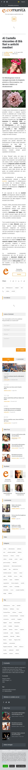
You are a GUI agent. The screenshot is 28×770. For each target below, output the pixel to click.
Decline (12, 766)
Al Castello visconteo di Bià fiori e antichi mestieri (12, 43)
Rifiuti (15, 646)
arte (4, 552)
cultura (6, 52)
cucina (19, 437)
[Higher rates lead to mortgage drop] (6, 508)
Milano (18, 636)
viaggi (4, 593)
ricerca (15, 576)
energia (10, 559)
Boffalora (12, 609)
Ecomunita (6, 53)
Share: (4, 281)
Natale (10, 639)
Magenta (17, 633)
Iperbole (4, 181)
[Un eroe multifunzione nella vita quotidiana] (6, 437)
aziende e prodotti (11, 552)
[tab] (8, 360)
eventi (16, 559)
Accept (5, 766)
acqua (4, 548)
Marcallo (12, 636)
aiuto (13, 605)
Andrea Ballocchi (8, 493)
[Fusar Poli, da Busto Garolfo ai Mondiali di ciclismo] (14, 367)
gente (8, 379)
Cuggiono (19, 619)
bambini (18, 605)
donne (10, 622)
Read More (4, 762)
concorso (5, 615)
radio (4, 576)
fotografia (16, 626)
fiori (22, 287)
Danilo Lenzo (20, 479)
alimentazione (14, 437)
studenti (5, 653)
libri (8, 412)
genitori (5, 629)
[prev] (8, 435)
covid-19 (13, 619)
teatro (8, 401)
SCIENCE (13, 508)
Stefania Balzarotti (20, 493)
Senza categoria (14, 583)
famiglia (10, 626)
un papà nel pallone (20, 590)
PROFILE (19, 274)
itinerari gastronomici (16, 566)
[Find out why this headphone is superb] (6, 518)
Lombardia (5, 633)
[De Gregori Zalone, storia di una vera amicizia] (6, 736)
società (11, 52)
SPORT (17, 650)
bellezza (19, 552)
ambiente (6, 390)
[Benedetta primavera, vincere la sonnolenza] (6, 458)
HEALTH (14, 562)
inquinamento (6, 566)
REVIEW (13, 518)
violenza (17, 653)
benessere (14, 458)
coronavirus (6, 619)
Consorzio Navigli (14, 615)
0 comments (7, 55)
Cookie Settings (21, 766)
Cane (17, 609)
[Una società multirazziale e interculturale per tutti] (6, 448)
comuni (20, 612)
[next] (8, 460)
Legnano (22, 629)
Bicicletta (5, 609)
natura (9, 390)
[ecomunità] (14, 10)
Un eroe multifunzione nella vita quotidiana (15, 5)
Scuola (4, 650)
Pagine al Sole (17, 639)
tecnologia (17, 586)
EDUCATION (17, 622)
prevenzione (12, 643)
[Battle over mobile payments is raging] (6, 528)
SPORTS (17, 508)
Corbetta (22, 615)
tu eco (12, 590)
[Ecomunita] (6, 272)
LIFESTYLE (15, 569)
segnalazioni (6, 583)
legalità (5, 569)
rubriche (5, 579)
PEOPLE (5, 643)
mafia (11, 633)
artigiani (17, 287)
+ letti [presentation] (8, 359)
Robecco (21, 646)
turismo (11, 653)
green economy (6, 562)
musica (15, 572)
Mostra (4, 639)
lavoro (16, 629)
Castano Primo (6, 612)
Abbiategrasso (9, 287)
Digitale (5, 622)
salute (17, 458)
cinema (12, 555)
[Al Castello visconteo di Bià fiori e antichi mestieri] (14, 66)
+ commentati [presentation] (19, 359)
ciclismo (14, 612)
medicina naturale (7, 572)
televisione (5, 590)
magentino (5, 636)
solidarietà (11, 650)
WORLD (10, 593)
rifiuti (21, 576)
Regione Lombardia (7, 646)
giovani (10, 629)
